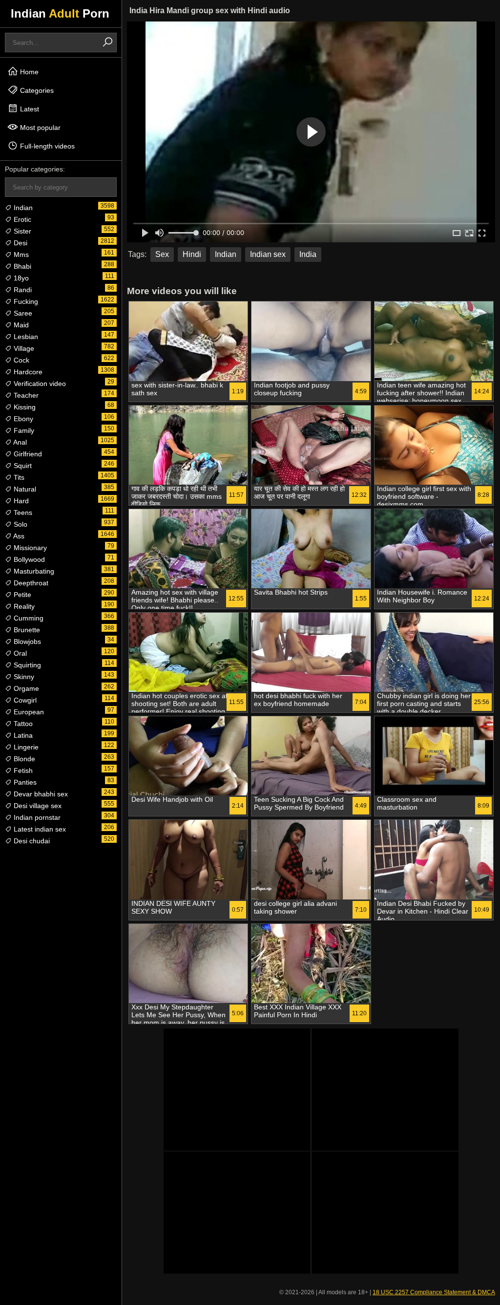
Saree (22, 313)
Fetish (22, 770)
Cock (20, 360)
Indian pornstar (36, 817)
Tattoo (22, 723)
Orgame (25, 688)
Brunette (26, 630)
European (28, 712)
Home (28, 72)
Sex (162, 254)
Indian (22, 208)
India (307, 254)
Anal (19, 442)
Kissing (24, 407)
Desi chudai (31, 841)
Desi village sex (37, 806)
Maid (20, 325)
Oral (19, 653)
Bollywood (28, 559)
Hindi (192, 254)
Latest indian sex (39, 829)
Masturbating (33, 571)
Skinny (23, 677)
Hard (20, 501)
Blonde (23, 759)
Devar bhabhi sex (40, 794)
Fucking (25, 301)
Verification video (39, 383)
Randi (22, 290)
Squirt (22, 466)
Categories (36, 90)
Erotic (21, 219)
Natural (24, 489)
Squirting (26, 665)
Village (23, 348)
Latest (28, 109)
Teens (22, 512)
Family (23, 430)
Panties (24, 782)
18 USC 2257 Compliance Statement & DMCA (434, 1292)
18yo (20, 278)
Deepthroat (30, 583)
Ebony (22, 419)
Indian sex (268, 254)
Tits (18, 477)
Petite (21, 595)
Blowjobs (26, 641)
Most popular (39, 127)
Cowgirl (24, 700)
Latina (22, 735)
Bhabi (21, 266)
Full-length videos (46, 146)
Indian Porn (60, 13)
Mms (20, 254)
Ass (18, 536)
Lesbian (25, 337)
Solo (19, 524)
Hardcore (27, 372)
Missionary (29, 548)
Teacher (25, 395)
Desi (19, 243)
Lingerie (25, 747)
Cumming (27, 618)
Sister (21, 231)
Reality (23, 606)
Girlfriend (27, 454)
